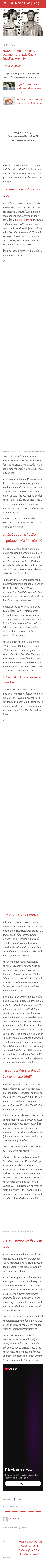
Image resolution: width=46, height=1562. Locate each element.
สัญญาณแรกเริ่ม (25, 220)
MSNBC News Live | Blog (21, 3)
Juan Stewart (14, 66)
